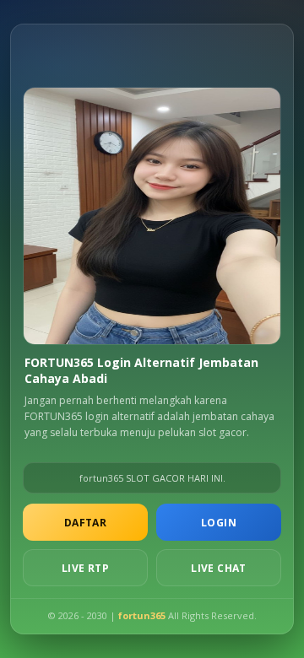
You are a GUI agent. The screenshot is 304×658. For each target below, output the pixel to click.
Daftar (85, 522)
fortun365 (142, 615)
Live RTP (85, 568)
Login (218, 522)
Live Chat (219, 568)
